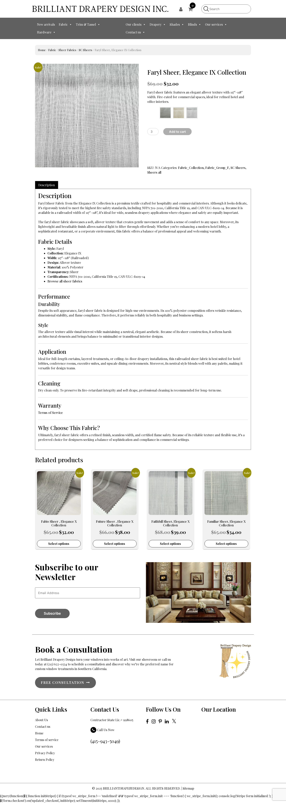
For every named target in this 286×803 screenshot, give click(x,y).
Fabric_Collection (191, 168)
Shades (175, 24)
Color (149, 110)
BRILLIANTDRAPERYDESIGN (123, 788)
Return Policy (44, 760)
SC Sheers (85, 50)
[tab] (46, 185)
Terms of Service (50, 413)
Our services (214, 24)
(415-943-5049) (105, 741)
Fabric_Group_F (217, 168)
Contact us (133, 32)
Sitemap (188, 788)
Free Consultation (62, 682)
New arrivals (46, 24)
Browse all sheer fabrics (64, 281)
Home (42, 50)
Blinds (192, 24)
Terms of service (46, 740)
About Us (41, 720)
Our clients (133, 24)
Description (46, 185)
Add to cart (177, 132)
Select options (58, 544)
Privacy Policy (45, 753)
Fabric (63, 24)
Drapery (155, 24)
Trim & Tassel (86, 24)
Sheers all (154, 172)
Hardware (44, 32)
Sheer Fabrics (67, 50)
